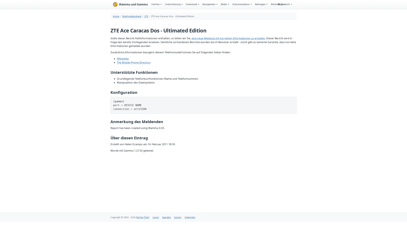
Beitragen (260, 4)
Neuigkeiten (208, 4)
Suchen (177, 217)
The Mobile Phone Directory (134, 62)
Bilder (224, 4)
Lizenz (156, 217)
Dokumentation (241, 4)
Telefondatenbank (131, 16)
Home (116, 16)
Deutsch (285, 4)
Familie (155, 4)
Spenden (166, 217)
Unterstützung (173, 4)
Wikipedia (123, 58)
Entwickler (190, 217)
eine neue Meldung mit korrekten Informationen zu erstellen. (229, 38)
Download (191, 4)
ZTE (146, 16)
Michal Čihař (142, 217)
